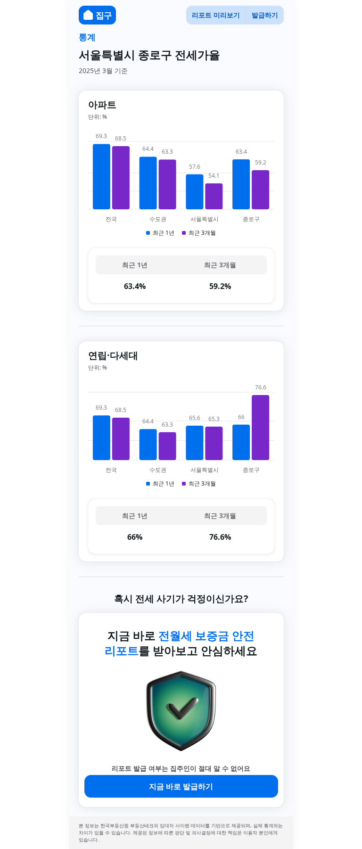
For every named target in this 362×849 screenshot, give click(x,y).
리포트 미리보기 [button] (216, 14)
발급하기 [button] (265, 14)
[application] (181, 184)
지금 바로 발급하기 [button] (181, 786)
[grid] (181, 276)
